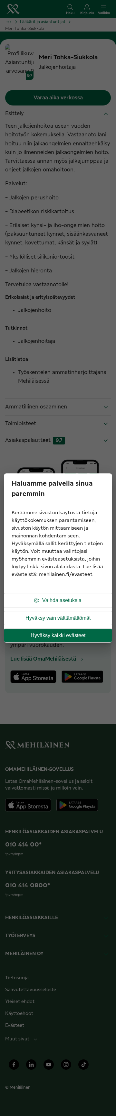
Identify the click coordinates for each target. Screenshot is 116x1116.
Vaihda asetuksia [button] (62, 600)
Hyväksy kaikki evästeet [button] (58, 635)
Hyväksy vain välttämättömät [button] (58, 618)
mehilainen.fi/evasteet (65, 574)
